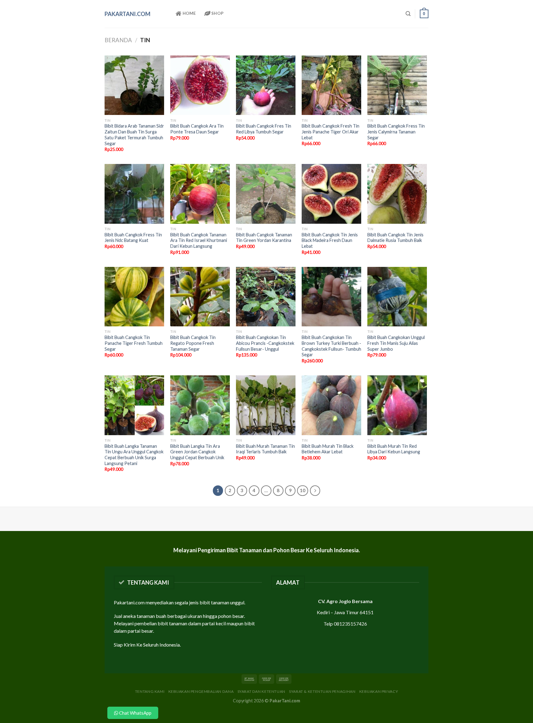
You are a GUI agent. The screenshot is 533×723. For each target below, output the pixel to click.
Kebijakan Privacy (378, 691)
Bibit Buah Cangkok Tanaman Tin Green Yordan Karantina (264, 237)
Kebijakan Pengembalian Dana (201, 691)
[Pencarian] (408, 14)
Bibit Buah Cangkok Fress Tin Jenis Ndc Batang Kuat (133, 237)
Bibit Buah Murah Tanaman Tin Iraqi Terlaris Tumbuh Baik (265, 449)
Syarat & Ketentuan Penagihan (322, 691)
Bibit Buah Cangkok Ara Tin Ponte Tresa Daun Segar (197, 128)
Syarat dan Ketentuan (261, 691)
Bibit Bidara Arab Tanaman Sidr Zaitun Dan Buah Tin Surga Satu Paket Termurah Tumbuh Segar (134, 134)
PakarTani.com (128, 14)
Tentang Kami (149, 691)
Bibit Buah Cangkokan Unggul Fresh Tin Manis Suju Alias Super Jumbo (396, 343)
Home (188, 13)
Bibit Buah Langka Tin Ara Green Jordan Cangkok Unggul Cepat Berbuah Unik (197, 451)
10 (302, 490)
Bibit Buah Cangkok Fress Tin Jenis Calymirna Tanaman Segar (396, 131)
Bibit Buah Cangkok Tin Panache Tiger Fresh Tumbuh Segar (134, 343)
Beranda (118, 40)
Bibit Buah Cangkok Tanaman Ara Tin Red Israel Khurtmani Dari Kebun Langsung (198, 240)
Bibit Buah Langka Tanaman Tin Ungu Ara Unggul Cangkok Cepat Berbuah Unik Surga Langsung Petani (134, 454)
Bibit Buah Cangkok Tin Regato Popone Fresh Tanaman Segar (193, 343)
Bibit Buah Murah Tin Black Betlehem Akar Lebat (327, 449)
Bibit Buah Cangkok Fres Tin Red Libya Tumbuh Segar (263, 128)
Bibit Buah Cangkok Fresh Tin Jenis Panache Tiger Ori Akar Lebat (330, 131)
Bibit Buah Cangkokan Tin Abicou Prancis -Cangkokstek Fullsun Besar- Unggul (265, 343)
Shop (217, 13)
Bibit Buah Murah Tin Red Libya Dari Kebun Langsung (393, 449)
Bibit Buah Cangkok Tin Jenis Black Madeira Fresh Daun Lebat (330, 240)
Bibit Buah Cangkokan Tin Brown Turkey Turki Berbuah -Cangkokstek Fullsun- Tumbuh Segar (331, 346)
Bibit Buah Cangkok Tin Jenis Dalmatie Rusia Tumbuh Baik (395, 237)
